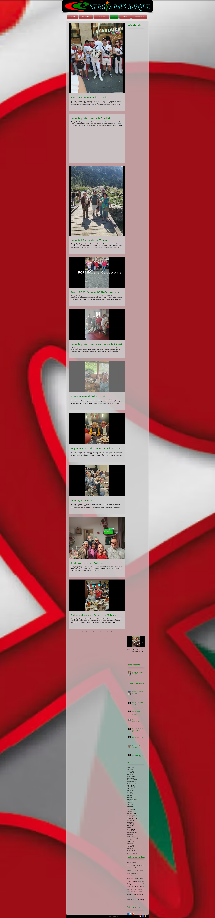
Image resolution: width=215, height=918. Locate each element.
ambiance (129, 870)
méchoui (139, 889)
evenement (140, 884)
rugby (139, 894)
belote (136, 878)
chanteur (129, 881)
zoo (128, 902)
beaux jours (130, 878)
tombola (140, 897)
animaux (135, 870)
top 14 (128, 899)
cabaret (141, 878)
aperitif (141, 870)
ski (142, 894)
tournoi (133, 899)
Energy (134, 862)
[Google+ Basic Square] (133, 914)
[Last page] (111, 631)
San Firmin (130, 868)
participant (130, 892)
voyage (142, 899)
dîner (134, 884)
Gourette (141, 865)
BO (128, 862)
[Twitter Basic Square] (130, 914)
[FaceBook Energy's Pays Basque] (143, 916)
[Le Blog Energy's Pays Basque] (145, 916)
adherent (136, 868)
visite (138, 899)
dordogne (129, 884)
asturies (136, 876)
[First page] (82, 631)
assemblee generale (132, 873)
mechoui (141, 886)
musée (134, 889)
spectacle (129, 897)
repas (134, 894)
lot (137, 886)
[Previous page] (86, 631)
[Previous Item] (129, 641)
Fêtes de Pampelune (132, 865)
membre (129, 889)
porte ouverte (138, 892)
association (130, 876)
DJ (130, 862)
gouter (129, 886)
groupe (134, 886)
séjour (135, 897)
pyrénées (129, 894)
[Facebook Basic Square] (128, 914)
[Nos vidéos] (140, 916)
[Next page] (107, 631)
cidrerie (135, 881)
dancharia (141, 881)
